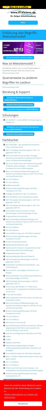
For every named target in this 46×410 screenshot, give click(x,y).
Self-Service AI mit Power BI (16, 322)
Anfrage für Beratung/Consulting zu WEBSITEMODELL (19, 99)
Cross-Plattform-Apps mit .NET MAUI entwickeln (23, 233)
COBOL (8, 336)
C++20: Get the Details (14, 294)
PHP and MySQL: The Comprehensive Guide (22, 197)
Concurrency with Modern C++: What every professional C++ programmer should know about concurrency (24, 289)
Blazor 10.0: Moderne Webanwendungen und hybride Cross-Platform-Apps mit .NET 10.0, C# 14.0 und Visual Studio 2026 (24, 173)
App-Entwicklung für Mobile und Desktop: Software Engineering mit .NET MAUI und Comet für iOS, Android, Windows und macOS (24, 327)
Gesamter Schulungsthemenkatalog (20, 134)
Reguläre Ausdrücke (13, 342)
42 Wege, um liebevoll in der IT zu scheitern (21, 194)
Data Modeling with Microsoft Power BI (20, 256)
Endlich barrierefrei (13, 185)
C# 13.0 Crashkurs (12, 227)
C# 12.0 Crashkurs (12, 316)
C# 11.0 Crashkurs (12, 362)
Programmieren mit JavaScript (17, 216)
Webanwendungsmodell (10, 73)
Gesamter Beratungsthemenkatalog (20, 105)
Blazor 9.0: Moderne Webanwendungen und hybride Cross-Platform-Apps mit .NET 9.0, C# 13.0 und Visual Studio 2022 (24, 221)
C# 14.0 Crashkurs (12, 179)
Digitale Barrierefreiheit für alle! (17, 245)
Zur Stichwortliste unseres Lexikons (20, 58)
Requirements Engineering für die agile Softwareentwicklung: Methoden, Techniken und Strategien (23, 347)
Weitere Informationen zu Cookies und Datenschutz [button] (21, 395)
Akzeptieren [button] (23, 404)
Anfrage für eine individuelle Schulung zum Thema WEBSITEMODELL (22, 128)
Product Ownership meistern (16, 242)
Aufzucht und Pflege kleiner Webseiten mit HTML (23, 333)
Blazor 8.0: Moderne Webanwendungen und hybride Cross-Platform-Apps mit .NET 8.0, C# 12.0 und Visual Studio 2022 (24, 305)
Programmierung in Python (16, 253)
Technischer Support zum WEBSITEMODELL (23, 109)
